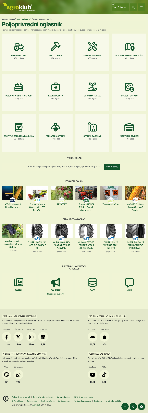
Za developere (64, 401)
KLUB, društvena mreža (83, 397)
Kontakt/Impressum (82, 401)
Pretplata (98, 401)
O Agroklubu (17, 401)
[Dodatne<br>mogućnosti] (141, 406)
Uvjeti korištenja (47, 401)
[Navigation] (141, 7)
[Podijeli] (133, 406)
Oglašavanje (31, 401)
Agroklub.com (23, 19)
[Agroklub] (19, 6)
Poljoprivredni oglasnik (43, 397)
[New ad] (125, 406)
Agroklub (36, 405)
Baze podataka (63, 397)
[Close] (133, 7)
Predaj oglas (112, 166)
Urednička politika (113, 401)
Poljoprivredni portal (21, 397)
